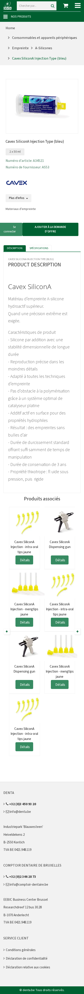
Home (10, 28)
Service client (16, 938)
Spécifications (39, 248)
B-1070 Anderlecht (16, 915)
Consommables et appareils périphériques (44, 37)
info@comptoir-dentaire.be (28, 884)
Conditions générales (21, 950)
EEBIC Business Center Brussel (25, 899)
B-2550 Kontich (14, 842)
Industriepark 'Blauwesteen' (23, 827)
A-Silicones (43, 48)
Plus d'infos (17, 198)
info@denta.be (20, 811)
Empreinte (20, 48)
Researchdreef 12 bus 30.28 (22, 907)
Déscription (14, 248)
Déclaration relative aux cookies (28, 967)
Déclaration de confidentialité (26, 958)
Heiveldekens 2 (14, 834)
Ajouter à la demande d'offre (50, 229)
